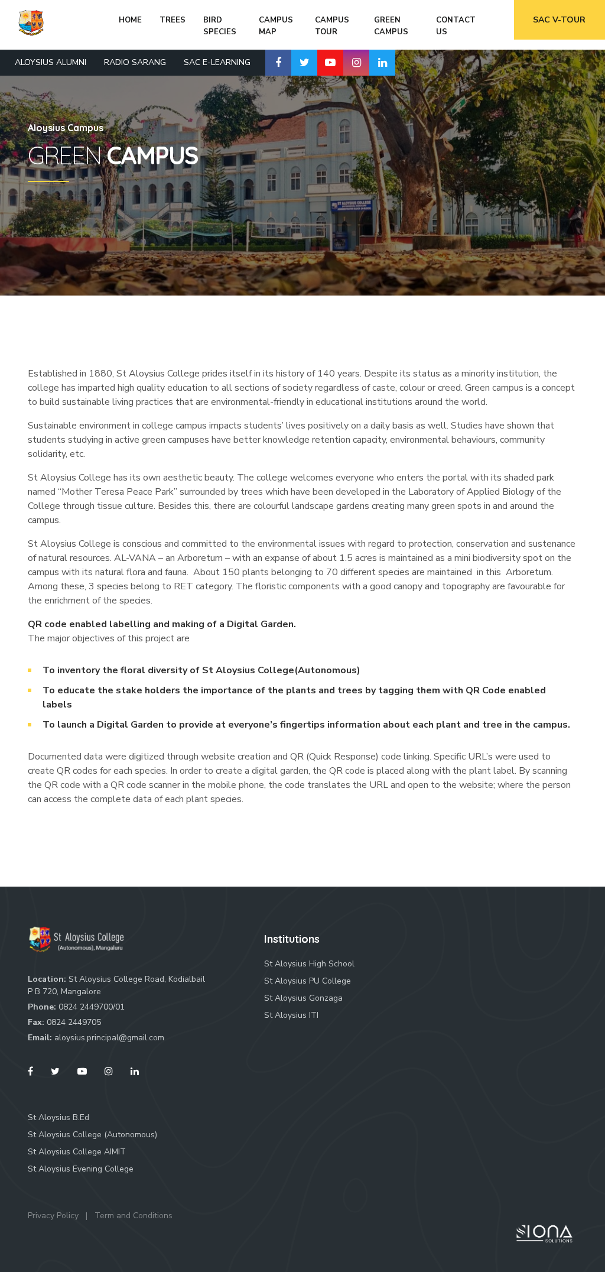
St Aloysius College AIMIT (77, 1151)
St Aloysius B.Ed (58, 1117)
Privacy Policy (53, 1215)
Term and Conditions (134, 1215)
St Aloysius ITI (291, 1015)
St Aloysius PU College (307, 981)
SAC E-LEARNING (217, 62)
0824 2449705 (74, 1022)
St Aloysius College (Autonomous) (92, 1134)
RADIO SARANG (135, 62)
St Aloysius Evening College (81, 1168)
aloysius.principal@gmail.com (109, 1037)
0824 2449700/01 (91, 1007)
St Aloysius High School (309, 963)
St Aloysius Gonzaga (303, 998)
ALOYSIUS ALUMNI (50, 62)
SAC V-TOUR (559, 19)
